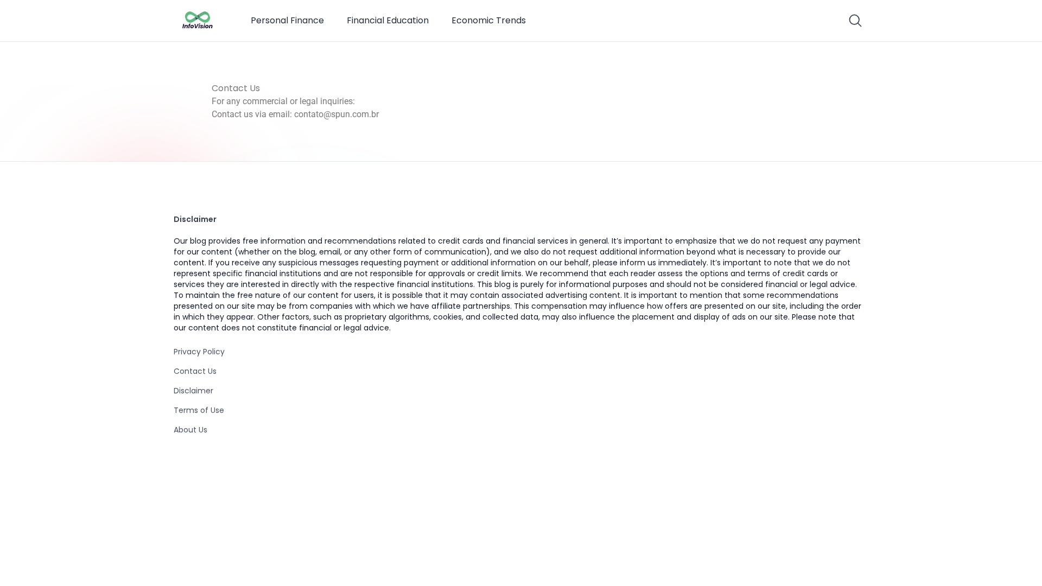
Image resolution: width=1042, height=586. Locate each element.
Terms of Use (199, 410)
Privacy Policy (199, 351)
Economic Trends (489, 20)
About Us (190, 429)
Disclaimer (193, 390)
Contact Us (195, 371)
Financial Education (388, 20)
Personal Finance (287, 20)
